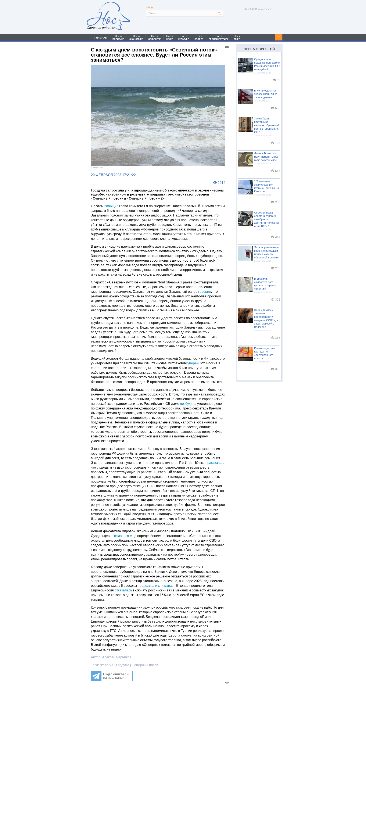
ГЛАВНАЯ (100, 37)
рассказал (215, 463)
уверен (193, 363)
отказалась (123, 590)
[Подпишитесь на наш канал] (112, 680)
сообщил (111, 206)
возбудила (188, 403)
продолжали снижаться (156, 585)
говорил (204, 291)
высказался (120, 536)
